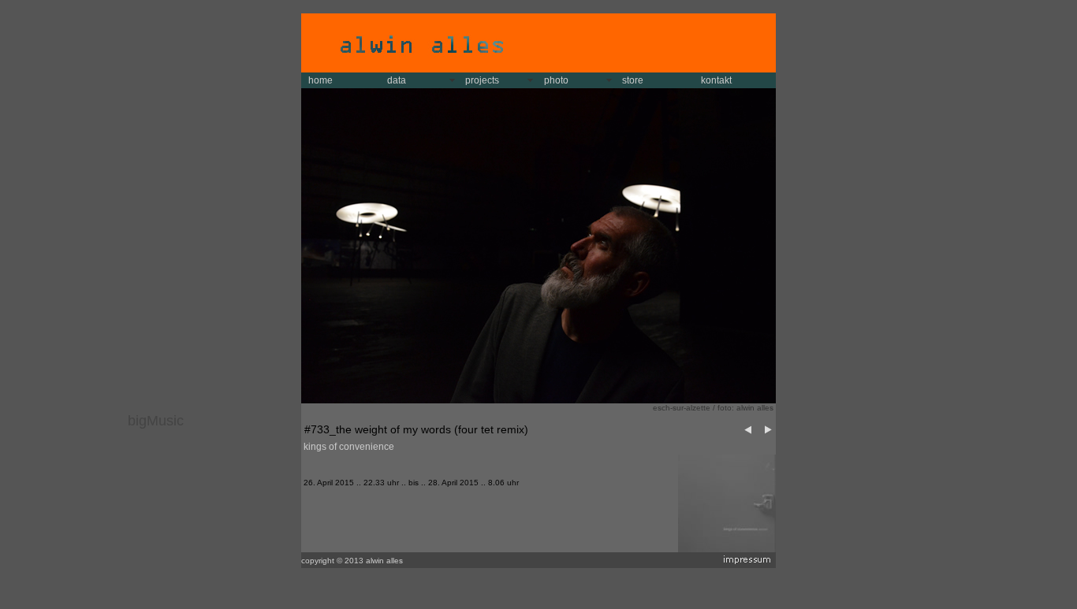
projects (482, 80)
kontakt (716, 80)
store (632, 80)
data (396, 80)
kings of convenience (349, 446)
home (320, 80)
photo (556, 80)
